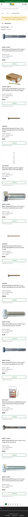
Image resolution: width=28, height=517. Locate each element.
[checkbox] (2, 23)
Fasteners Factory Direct (15, 13)
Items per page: (5, 27)
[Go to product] (14, 36)
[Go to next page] (22, 504)
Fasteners (7, 13)
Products (2, 13)
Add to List (15, 63)
